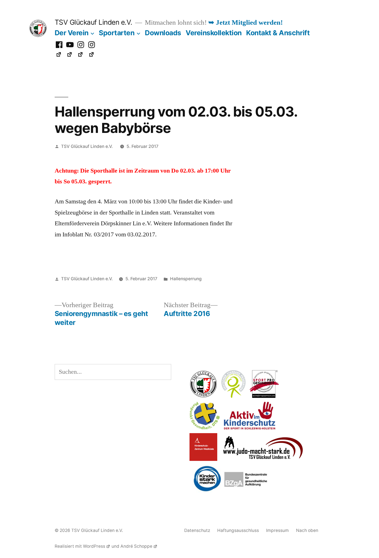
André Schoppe (136, 546)
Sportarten (116, 33)
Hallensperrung (186, 278)
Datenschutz (197, 530)
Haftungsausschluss (238, 530)
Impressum (277, 530)
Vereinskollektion (214, 33)
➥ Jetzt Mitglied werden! (245, 22)
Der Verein (72, 33)
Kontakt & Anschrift (278, 33)
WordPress (94, 546)
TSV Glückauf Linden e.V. (93, 22)
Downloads (163, 33)
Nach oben (307, 530)
